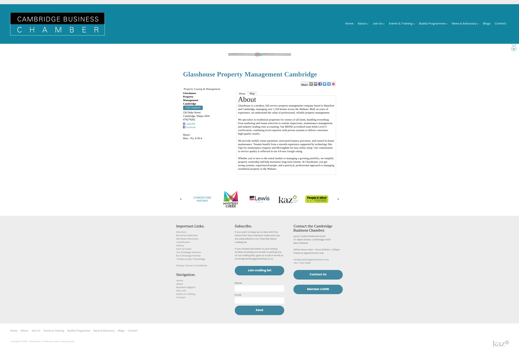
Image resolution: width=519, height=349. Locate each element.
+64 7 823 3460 (302, 263)
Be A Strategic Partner (188, 256)
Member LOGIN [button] (318, 289)
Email (238, 295)
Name (238, 283)
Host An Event (183, 249)
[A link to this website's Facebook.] (513, 43)
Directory (181, 232)
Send (259, 310)
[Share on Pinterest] (333, 84)
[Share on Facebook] (320, 84)
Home (349, 24)
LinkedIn (190, 123)
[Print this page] (311, 84)
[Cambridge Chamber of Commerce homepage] (60, 24)
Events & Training (401, 24)
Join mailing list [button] (259, 270)
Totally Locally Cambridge (190, 259)
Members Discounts (187, 239)
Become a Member (187, 236)
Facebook (190, 127)
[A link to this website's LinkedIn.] (513, 48)
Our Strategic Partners (188, 252)
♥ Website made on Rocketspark (58, 341)
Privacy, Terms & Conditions (191, 266)
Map (252, 93)
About (362, 24)
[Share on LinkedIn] (329, 84)
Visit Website (193, 108)
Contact (500, 24)
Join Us (378, 24)
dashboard (34, 341)
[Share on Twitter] (324, 84)
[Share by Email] (315, 84)
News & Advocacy (464, 24)
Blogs (486, 24)
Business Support (185, 287)
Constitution (183, 242)
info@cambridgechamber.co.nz (311, 260)
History (180, 246)
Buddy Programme (432, 24)
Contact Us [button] (318, 274)
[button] (180, 199)
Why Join (181, 291)
